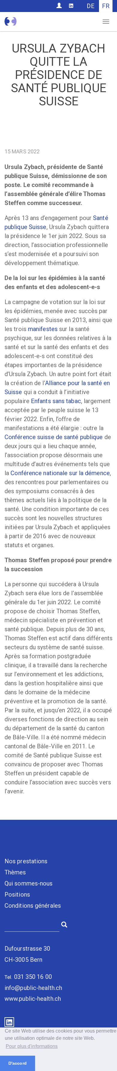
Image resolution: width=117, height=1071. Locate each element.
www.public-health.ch (32, 998)
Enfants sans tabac (56, 401)
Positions (17, 894)
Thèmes (15, 872)
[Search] (64, 924)
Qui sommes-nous (28, 883)
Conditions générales (32, 905)
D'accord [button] (17, 1063)
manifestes (43, 329)
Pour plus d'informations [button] (32, 1046)
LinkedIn (9, 1022)
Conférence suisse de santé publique (53, 437)
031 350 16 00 (33, 976)
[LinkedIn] (71, 6)
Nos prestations (26, 861)
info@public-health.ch (33, 987)
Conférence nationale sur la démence (60, 473)
